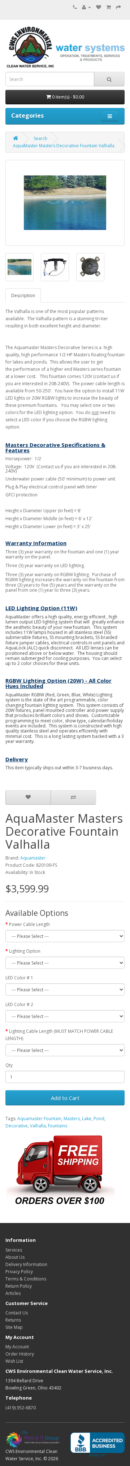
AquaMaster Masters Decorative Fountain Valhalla (63, 146)
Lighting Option (24, 951)
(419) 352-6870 (20, 1408)
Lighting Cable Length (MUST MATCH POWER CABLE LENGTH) (59, 1034)
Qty (9, 1065)
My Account (17, 1347)
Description (23, 295)
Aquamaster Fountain (39, 1118)
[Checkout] (118, 7)
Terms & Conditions (25, 1279)
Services (13, 1250)
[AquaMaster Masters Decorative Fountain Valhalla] (65, 203)
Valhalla (38, 1126)
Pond (99, 1118)
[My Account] (86, 7)
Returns (13, 1320)
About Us (15, 1257)
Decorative (16, 1126)
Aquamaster (33, 858)
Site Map (14, 1327)
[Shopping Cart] (108, 7)
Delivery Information (26, 1264)
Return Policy (18, 1286)
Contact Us (16, 1313)
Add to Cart (65, 1097)
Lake (86, 1118)
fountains (57, 1126)
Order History (19, 1354)
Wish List (14, 1361)
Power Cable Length (29, 924)
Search (40, 138)
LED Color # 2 (19, 1004)
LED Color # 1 (19, 978)
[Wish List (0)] (98, 7)
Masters (72, 1118)
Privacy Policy (19, 1272)
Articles (13, 1293)
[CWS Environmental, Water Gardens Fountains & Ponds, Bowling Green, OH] (97, 1444)
